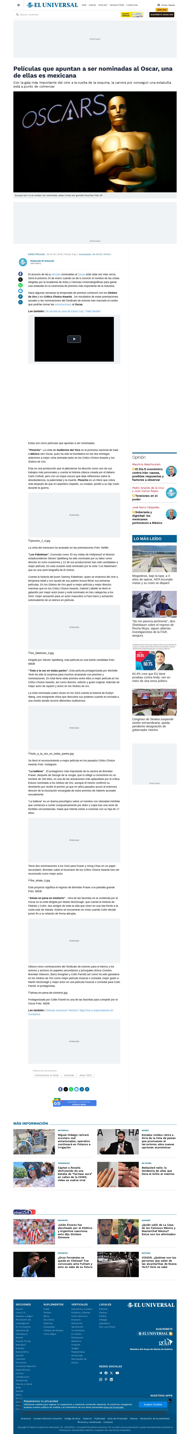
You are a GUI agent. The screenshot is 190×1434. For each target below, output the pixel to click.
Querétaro (104, 1323)
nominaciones (63, 304)
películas (69, 1075)
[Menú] (18, 5)
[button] (161, 14)
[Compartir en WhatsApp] (20, 285)
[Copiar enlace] (20, 296)
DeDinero (76, 1341)
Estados (20, 1348)
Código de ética (72, 1418)
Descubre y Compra (81, 1309)
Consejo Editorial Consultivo (47, 1418)
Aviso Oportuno (79, 1316)
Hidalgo (103, 1319)
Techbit (19, 1391)
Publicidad (99, 1418)
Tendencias (22, 1380)
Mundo (19, 1337)
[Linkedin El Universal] (111, 1379)
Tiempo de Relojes (53, 1330)
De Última (48, 1319)
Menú (19, 1395)
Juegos (75, 1348)
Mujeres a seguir (24, 1316)
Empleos (76, 1319)
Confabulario (22, 1377)
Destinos (48, 1323)
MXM (84, 5)
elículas (56, 274)
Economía (21, 1362)
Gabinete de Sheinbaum (22, 1332)
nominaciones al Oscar (47, 1075)
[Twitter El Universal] (111, 1373)
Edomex (103, 1309)
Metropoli (21, 1344)
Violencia (87, 1418)
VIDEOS (92, 5)
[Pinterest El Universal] (105, 1379)
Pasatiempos (78, 1352)
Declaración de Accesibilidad (154, 1418)
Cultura (19, 1373)
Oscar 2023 (86, 1075)
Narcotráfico (22, 1352)
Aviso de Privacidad (117, 1418)
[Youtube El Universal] (117, 1373)
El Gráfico (76, 1334)
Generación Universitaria (78, 1329)
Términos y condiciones (89, 1422)
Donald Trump (23, 1341)
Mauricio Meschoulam (146, 464)
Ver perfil (35, 263)
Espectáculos (36, 254)
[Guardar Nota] (20, 302)
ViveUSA (75, 1344)
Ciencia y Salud (24, 1384)
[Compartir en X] (20, 279)
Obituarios (76, 1323)
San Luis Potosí (107, 1327)
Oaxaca (103, 1312)
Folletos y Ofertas (80, 1312)
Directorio (26, 1418)
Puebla (102, 1316)
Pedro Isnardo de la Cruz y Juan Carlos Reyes (148, 489)
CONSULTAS (132, 5)
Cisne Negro (49, 1334)
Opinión (138, 457)
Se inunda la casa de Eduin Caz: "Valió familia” (73, 311)
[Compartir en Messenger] (20, 291)
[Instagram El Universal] (100, 1379)
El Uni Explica (23, 1327)
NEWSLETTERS (117, 5)
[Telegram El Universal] (100, 1373)
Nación (19, 1309)
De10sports (77, 1337)
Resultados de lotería (79, 1361)
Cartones (20, 1359)
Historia (134, 1418)
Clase (46, 1309)
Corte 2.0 (20, 1312)
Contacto (108, 1422)
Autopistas (49, 1327)
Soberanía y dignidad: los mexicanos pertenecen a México (147, 517)
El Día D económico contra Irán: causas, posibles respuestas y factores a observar (148, 474)
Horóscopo (77, 1355)
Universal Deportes (26, 1366)
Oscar (82, 274)
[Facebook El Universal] (105, 1373)
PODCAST (102, 5)
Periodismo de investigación (23, 1321)
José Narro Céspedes (145, 507)
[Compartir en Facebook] (20, 274)
